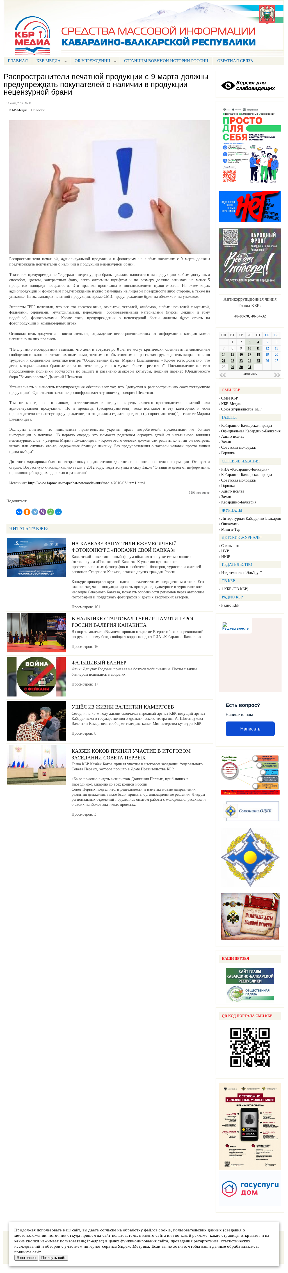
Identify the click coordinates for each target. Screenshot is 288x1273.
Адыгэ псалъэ (232, 436)
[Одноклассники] (27, 512)
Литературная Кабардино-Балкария (251, 518)
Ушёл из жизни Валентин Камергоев (123, 707)
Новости (38, 110)
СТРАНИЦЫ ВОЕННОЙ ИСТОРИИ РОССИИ (166, 60)
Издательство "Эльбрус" (241, 573)
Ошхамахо (230, 524)
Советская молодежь (238, 447)
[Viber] (42, 512)
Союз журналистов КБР (241, 409)
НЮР (225, 557)
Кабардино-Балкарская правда (246, 425)
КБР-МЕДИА (46, 61)
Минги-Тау (230, 529)
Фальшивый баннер (99, 663)
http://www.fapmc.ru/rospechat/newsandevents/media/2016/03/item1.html (86, 483)
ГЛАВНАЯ (18, 60)
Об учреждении (90, 61)
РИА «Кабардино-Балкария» (245, 469)
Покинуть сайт (53, 1258)
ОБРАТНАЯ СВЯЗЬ (235, 60)
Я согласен (26, 1258)
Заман (226, 442)
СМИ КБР (229, 398)
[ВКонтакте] (19, 512)
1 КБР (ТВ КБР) (234, 589)
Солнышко (230, 546)
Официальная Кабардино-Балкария (250, 431)
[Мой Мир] (58, 512)
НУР (225, 551)
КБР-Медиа (231, 404)
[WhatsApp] (50, 512)
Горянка (228, 453)
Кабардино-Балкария (238, 502)
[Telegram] (34, 512)
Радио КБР (230, 605)
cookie (165, 1230)
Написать (250, 729)
